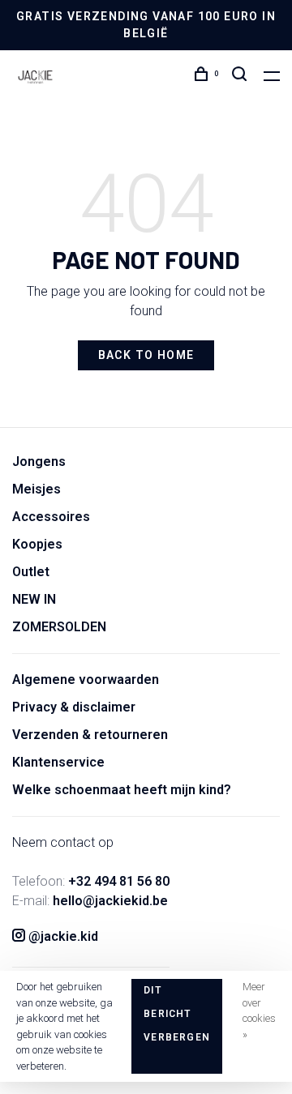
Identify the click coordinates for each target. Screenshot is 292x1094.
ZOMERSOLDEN (59, 627)
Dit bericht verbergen (177, 1014)
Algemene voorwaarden (85, 679)
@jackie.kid (61, 936)
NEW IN (34, 599)
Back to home (146, 354)
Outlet (30, 571)
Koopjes (37, 544)
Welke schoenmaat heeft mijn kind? (121, 789)
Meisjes (36, 489)
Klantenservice (58, 762)
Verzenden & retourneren (90, 734)
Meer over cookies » (259, 1011)
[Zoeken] (241, 77)
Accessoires (51, 516)
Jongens (39, 461)
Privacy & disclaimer (73, 707)
